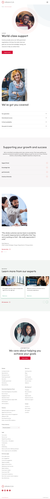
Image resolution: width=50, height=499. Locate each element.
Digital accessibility (5, 462)
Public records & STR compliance (8, 420)
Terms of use (4, 437)
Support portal (7, 52)
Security (3, 444)
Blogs (26, 373)
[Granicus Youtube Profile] (5, 491)
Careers (26, 393)
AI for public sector (6, 456)
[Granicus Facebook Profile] (2, 491)
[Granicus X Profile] (10, 491)
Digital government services (7, 466)
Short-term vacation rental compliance (10, 476)
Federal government (6, 377)
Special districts (5, 373)
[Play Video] (14, 210)
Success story (5, 249)
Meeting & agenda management (8, 410)
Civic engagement (5, 458)
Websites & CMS (5, 416)
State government (5, 375)
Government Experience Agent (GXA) (9, 399)
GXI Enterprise (5, 401)
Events (26, 375)
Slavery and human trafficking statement (10, 448)
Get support (27, 410)
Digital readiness (5, 468)
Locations (27, 412)
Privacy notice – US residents (8, 441)
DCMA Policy (4, 446)
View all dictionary (5, 478)
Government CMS (5, 472)
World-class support (29, 399)
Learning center (28, 371)
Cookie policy (4, 442)
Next (47, 302)
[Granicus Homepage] (7, 486)
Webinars (27, 382)
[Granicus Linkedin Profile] (7, 491)
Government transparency (7, 474)
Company (27, 389)
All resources (5, 302)
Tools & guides (28, 377)
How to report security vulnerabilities (9, 450)
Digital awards (28, 395)
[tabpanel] (25, 222)
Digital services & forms (6, 412)
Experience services (29, 397)
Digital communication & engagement (10, 414)
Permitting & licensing (6, 418)
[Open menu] (47, 2)
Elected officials (5, 384)
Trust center (4, 435)
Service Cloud (4, 393)
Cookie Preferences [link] (5, 497)
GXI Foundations (5, 403)
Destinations (4, 382)
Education (4, 379)
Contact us (27, 406)
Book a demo (25, 358)
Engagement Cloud (6, 395)
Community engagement (7, 460)
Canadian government (6, 380)
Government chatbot (6, 470)
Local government (5, 371)
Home (3, 6)
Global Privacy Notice (6, 439)
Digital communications (7, 464)
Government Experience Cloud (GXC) (9, 391)
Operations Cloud (5, 397)
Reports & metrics (28, 379)
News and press (28, 391)
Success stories (28, 380)
